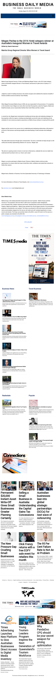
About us (10, 580)
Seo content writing (37, 580)
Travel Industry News (23, 668)
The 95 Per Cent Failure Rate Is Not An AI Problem (45, 548)
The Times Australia (33, 582)
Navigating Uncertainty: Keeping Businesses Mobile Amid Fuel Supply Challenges (14, 367)
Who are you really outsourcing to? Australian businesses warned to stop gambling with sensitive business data (14, 333)
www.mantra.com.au (31, 216)
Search (20, 582)
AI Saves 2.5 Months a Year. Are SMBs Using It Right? (14, 316)
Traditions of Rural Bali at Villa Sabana (37, 300)
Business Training (4, 672)
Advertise (52, 580)
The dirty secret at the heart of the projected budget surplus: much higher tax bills (41, 441)
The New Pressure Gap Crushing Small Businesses (8, 550)
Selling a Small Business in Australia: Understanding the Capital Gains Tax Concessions (27, 503)
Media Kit (25, 582)
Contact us (4, 580)
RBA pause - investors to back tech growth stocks (40, 424)
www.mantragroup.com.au (7, 216)
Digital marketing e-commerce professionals (22, 580)
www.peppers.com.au (20, 216)
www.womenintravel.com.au (36, 182)
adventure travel (7, 188)
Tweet (26, 227)
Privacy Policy (46, 580)
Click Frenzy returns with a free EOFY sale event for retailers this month (27, 552)
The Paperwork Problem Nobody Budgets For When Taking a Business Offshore (14, 301)
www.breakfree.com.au (43, 216)
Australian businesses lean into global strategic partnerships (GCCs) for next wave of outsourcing (44, 505)
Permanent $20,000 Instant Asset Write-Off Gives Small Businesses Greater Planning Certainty (8, 505)
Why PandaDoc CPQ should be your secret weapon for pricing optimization (45, 636)
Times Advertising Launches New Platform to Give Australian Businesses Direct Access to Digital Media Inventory (9, 643)
